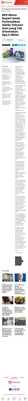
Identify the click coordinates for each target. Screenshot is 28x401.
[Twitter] (12, 389)
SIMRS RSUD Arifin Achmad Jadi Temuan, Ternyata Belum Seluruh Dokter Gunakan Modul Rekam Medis (7, 96)
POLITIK (22, 6)
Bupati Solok (18, 259)
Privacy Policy (14, 378)
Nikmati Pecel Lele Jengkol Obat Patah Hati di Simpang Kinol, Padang (20, 310)
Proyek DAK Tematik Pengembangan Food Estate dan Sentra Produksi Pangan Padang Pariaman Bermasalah (7, 89)
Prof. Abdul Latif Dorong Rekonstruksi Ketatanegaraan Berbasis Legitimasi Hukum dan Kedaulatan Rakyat (6, 77)
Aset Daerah (18, 257)
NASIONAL (3, 6)
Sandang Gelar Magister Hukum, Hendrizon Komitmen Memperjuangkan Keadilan (7, 83)
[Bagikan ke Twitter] (19, 45)
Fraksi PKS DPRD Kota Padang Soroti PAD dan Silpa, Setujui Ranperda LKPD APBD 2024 (20, 331)
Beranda (3, 11)
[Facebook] (10, 389)
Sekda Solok (18, 264)
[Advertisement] (14, 357)
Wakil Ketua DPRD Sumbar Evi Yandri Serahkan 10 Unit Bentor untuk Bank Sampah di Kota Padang (7, 288)
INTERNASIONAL (10, 6)
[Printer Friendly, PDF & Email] (18, 253)
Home (3, 399)
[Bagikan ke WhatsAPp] (21, 45)
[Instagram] (15, 389)
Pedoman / (14, 377)
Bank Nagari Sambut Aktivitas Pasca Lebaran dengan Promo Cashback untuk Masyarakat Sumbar (7, 70)
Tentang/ (21, 377)
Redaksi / (7, 377)
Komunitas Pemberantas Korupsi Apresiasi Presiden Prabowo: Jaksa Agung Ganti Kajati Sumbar (7, 311)
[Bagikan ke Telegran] (24, 45)
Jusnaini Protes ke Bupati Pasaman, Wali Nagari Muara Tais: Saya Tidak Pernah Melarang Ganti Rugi (7, 332)
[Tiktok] (18, 389)
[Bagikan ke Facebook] (16, 45)
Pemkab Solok (18, 262)
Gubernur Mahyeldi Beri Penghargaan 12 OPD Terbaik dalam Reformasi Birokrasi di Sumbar (6, 102)
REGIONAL (17, 6)
